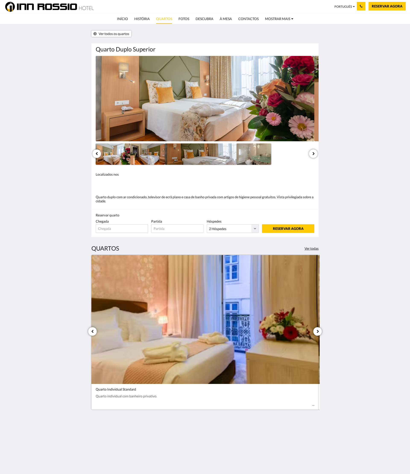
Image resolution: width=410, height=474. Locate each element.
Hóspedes (214, 221)
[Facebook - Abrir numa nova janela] (310, 435)
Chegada (102, 221)
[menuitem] (122, 18)
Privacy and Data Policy (182, 438)
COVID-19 (178, 443)
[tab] (186, 427)
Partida (156, 221)
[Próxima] (313, 153)
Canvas (308, 461)
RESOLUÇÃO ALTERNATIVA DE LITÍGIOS (186, 448)
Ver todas (312, 248)
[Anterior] (96, 153)
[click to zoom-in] (205, 98)
